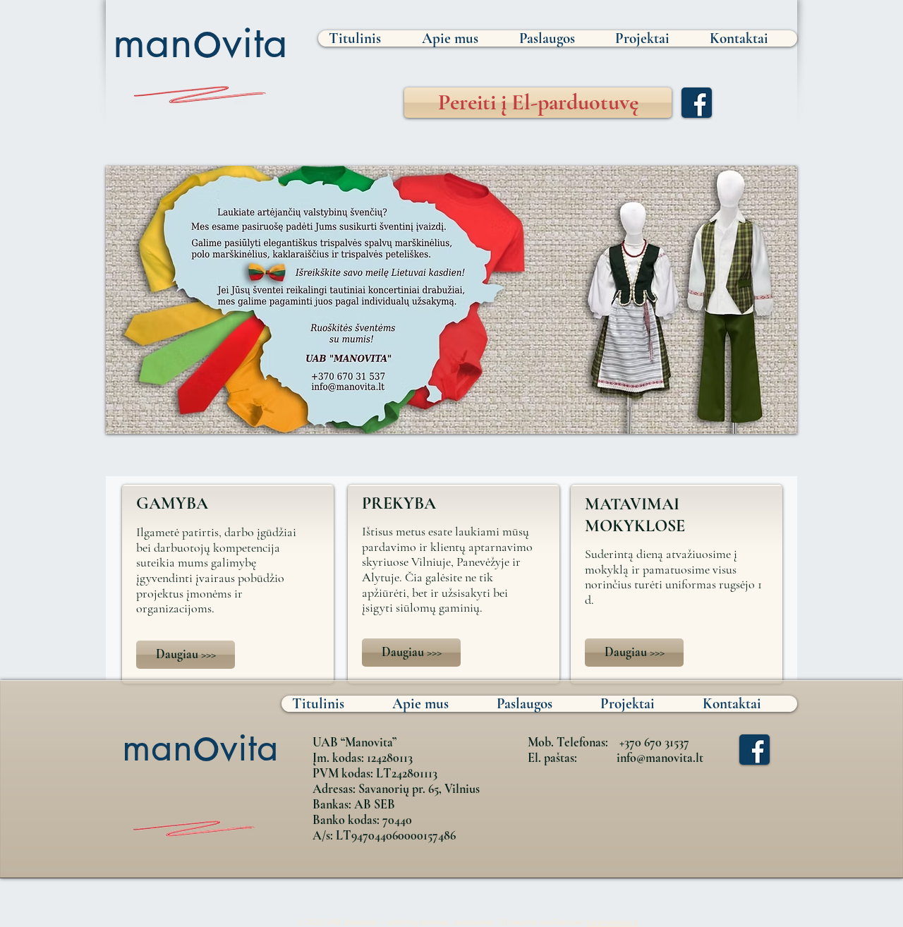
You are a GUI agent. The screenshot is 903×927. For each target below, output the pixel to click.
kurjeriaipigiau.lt (612, 922)
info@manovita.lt (660, 757)
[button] (451, 300)
